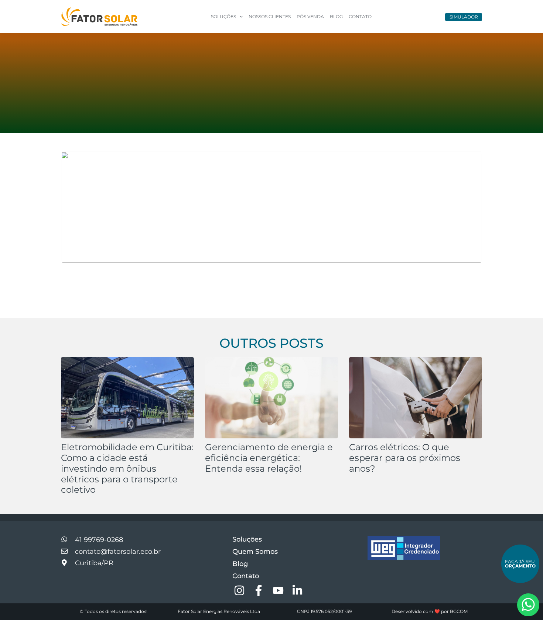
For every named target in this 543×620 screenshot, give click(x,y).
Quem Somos (255, 551)
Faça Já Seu (520, 564)
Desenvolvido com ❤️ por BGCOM (430, 611)
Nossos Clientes (270, 16)
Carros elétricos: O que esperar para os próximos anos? (404, 458)
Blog (336, 16)
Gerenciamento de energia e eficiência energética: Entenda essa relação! (269, 458)
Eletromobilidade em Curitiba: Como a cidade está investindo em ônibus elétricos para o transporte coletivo (127, 468)
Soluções (247, 539)
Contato (360, 16)
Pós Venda (310, 16)
